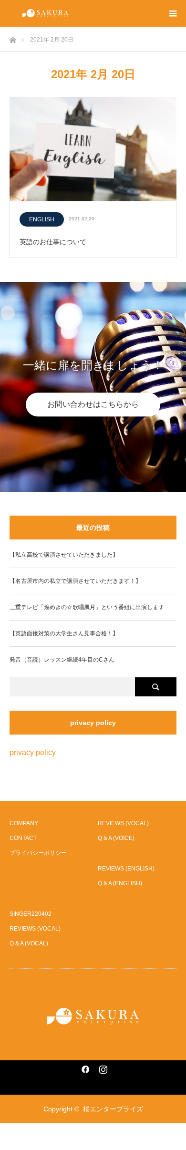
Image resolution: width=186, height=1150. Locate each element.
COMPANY (24, 823)
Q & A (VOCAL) (29, 943)
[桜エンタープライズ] (93, 1016)
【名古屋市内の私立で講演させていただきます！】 (75, 581)
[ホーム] (13, 37)
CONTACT (23, 838)
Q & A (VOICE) (116, 838)
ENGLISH (41, 219)
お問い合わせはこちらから (93, 404)
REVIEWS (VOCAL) (123, 823)
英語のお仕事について (53, 242)
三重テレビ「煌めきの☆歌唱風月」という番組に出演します (87, 607)
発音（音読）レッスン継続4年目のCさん (62, 659)
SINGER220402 (31, 914)
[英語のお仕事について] (93, 149)
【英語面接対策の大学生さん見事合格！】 (64, 633)
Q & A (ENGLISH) (120, 883)
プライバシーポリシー (38, 853)
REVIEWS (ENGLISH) (126, 868)
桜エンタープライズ (113, 1109)
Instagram (102, 1067)
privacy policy (33, 752)
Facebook (84, 1067)
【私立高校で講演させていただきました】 (64, 554)
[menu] (172, 13)
